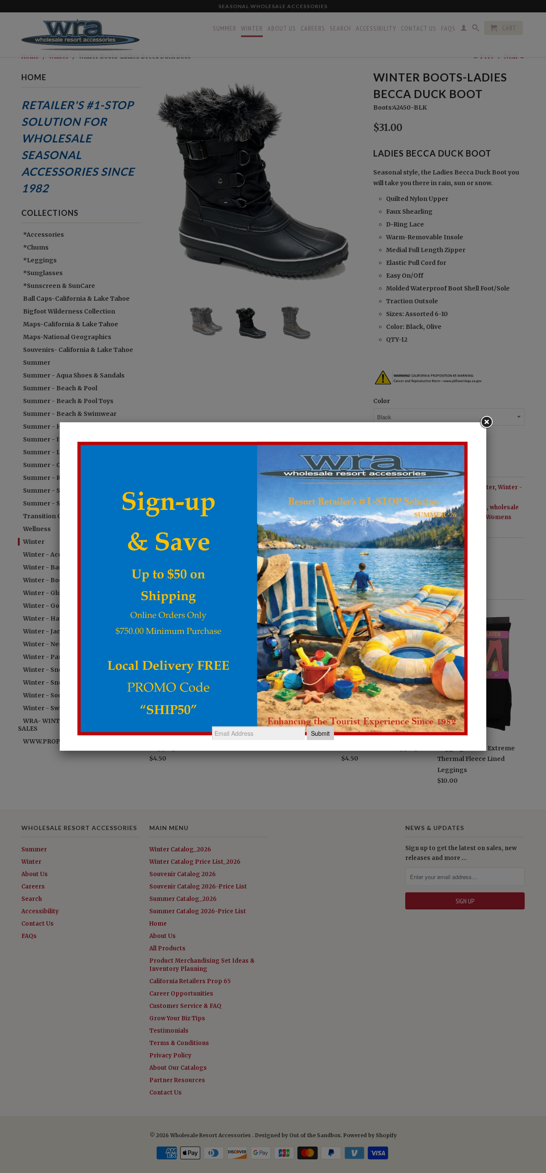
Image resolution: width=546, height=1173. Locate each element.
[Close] (486, 422)
